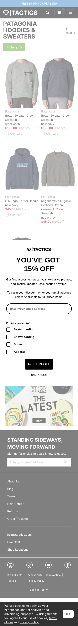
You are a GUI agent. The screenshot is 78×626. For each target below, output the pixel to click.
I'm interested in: (18, 323)
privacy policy (29, 622)
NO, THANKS (39, 374)
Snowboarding (24, 336)
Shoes (18, 344)
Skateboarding (24, 329)
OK (68, 614)
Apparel (19, 351)
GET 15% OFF (39, 364)
